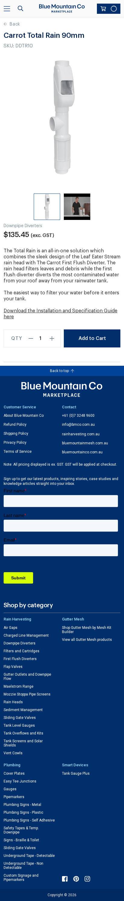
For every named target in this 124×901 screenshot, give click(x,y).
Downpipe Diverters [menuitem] (20, 643)
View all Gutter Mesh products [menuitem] (87, 640)
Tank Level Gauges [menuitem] (19, 725)
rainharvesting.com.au (81, 434)
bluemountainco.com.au (82, 452)
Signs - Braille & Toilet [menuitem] (21, 840)
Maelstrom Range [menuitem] (18, 686)
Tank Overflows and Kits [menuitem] (23, 733)
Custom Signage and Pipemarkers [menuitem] (21, 877)
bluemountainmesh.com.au (85, 443)
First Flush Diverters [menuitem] (20, 659)
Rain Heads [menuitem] (13, 702)
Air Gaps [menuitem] (10, 628)
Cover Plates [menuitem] (14, 773)
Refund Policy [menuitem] (15, 424)
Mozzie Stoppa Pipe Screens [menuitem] (27, 694)
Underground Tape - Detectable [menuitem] (29, 856)
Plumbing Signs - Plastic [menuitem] (23, 812)
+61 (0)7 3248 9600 (78, 415)
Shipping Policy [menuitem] (16, 433)
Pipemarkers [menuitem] (14, 797)
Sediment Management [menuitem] (23, 710)
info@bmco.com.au (78, 424)
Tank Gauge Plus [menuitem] (76, 773)
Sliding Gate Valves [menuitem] (20, 718)
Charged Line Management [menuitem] (26, 635)
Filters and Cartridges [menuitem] (21, 651)
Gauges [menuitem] (10, 789)
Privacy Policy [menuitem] (15, 442)
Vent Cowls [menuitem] (13, 753)
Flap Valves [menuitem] (13, 667)
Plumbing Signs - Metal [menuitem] (22, 805)
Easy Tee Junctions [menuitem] (20, 781)
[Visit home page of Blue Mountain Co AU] (62, 389)
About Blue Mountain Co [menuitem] (24, 415)
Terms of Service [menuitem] (18, 451)
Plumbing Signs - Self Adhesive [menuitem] (29, 820)
